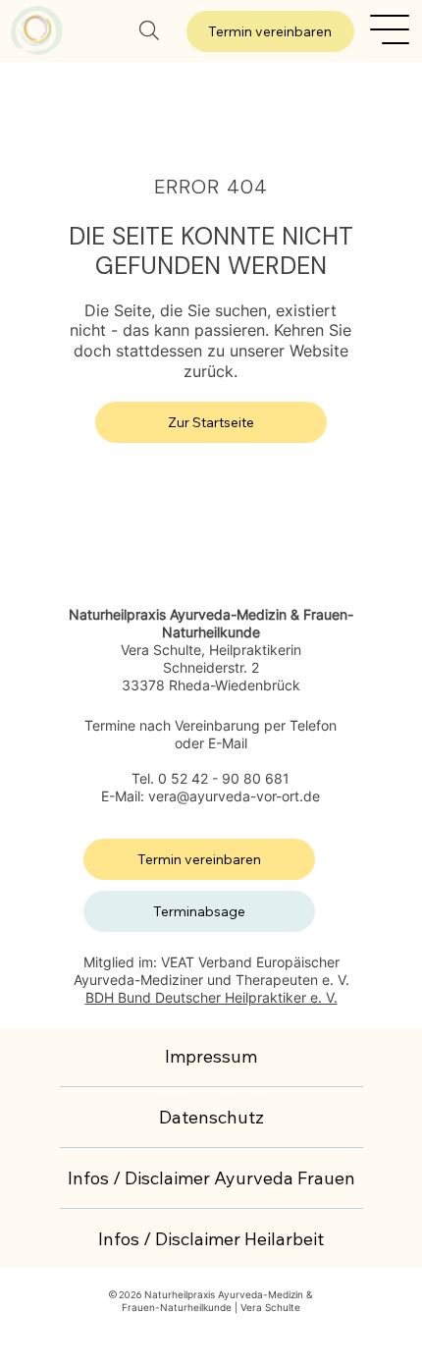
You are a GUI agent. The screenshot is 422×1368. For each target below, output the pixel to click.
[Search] (149, 30)
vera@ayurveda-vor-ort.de (234, 796)
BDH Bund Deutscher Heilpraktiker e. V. (211, 997)
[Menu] (390, 29)
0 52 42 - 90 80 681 (224, 778)
